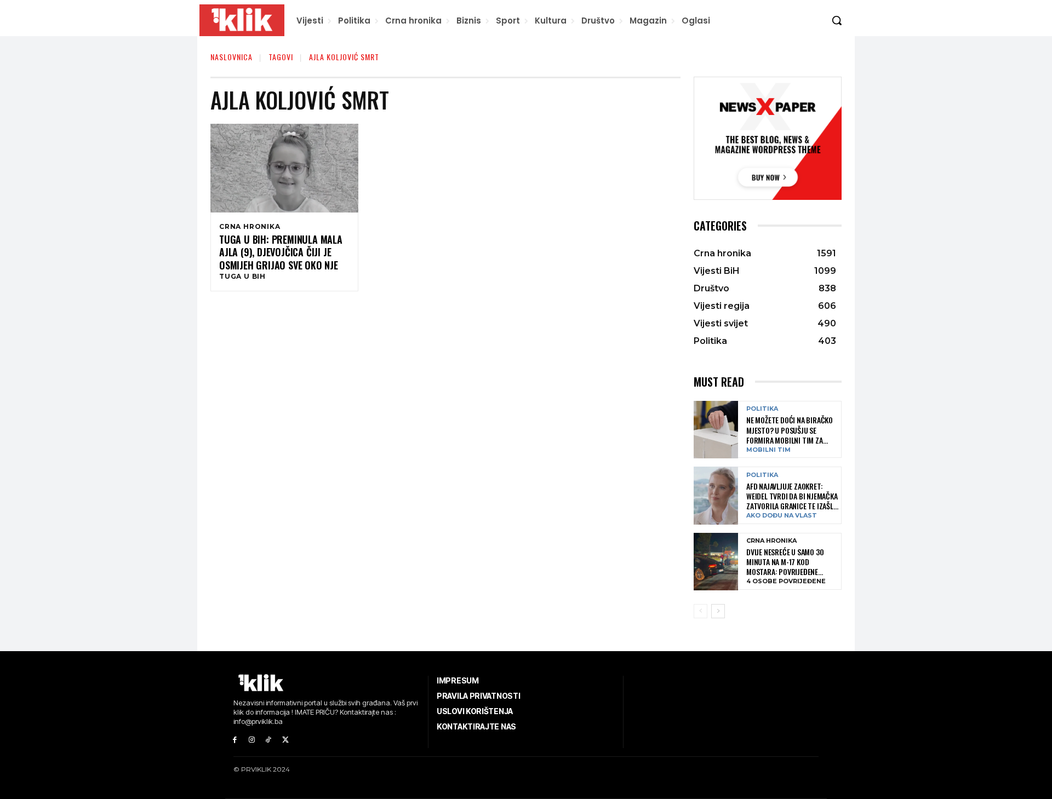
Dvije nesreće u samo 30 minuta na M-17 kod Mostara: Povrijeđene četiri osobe (785, 562)
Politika (762, 409)
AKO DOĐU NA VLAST (781, 516)
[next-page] (718, 611)
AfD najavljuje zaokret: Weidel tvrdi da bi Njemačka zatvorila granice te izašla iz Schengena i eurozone (792, 496)
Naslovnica (231, 56)
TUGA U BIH (242, 276)
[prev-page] (700, 611)
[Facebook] (235, 740)
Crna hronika (250, 226)
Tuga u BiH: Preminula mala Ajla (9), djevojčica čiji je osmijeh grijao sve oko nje (280, 252)
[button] (837, 20)
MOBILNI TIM (768, 450)
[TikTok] (269, 740)
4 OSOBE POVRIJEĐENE (786, 581)
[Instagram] (252, 740)
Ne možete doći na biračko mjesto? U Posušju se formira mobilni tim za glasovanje (789, 430)
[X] (285, 740)
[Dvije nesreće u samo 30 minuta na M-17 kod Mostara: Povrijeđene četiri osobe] (716, 561)
